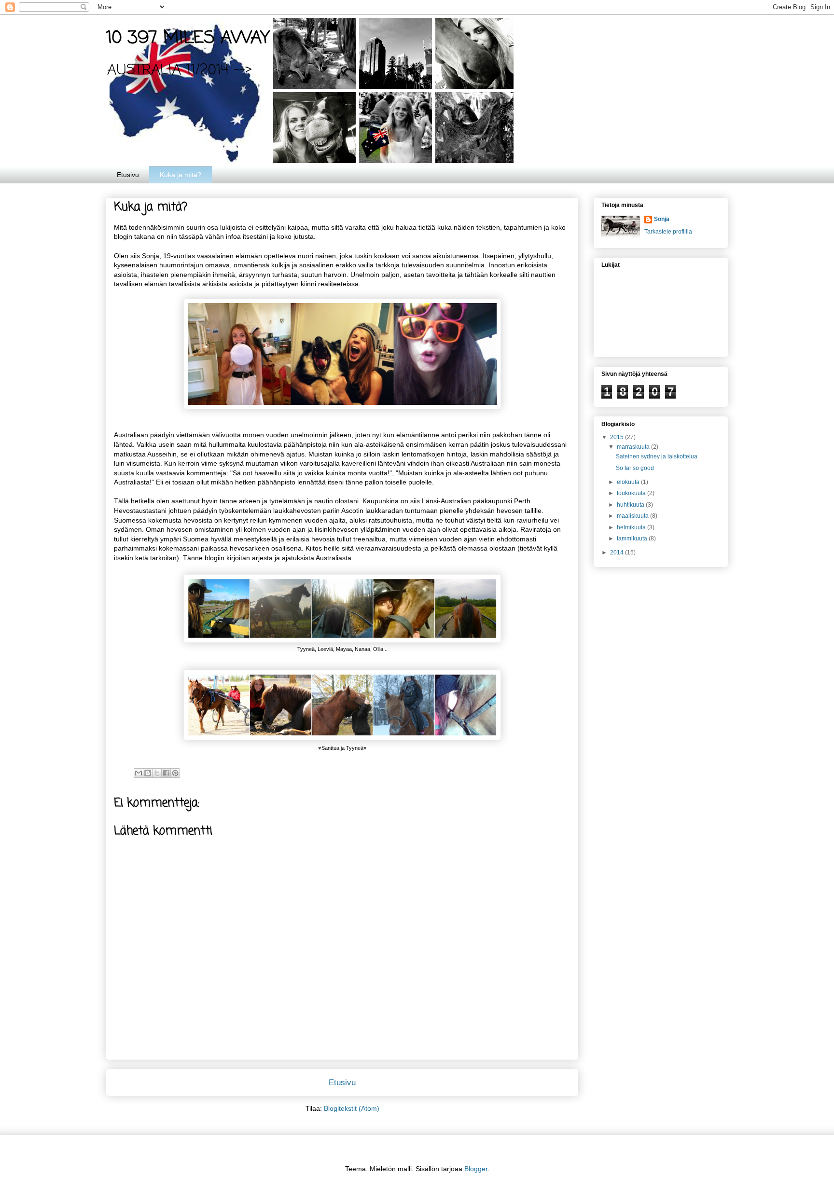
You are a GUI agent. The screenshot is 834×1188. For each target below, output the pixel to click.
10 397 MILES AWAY (188, 38)
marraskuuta (634, 446)
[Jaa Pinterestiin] (175, 773)
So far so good (635, 468)
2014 (617, 552)
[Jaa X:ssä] (157, 773)
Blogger (475, 1169)
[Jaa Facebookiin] (166, 773)
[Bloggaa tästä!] (148, 773)
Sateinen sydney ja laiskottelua (656, 456)
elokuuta (629, 482)
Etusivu (128, 175)
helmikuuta (632, 527)
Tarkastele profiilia (668, 231)
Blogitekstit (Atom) (351, 1108)
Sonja (661, 219)
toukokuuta (632, 493)
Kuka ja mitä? (180, 175)
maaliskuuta (633, 515)
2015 (617, 437)
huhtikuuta (631, 504)
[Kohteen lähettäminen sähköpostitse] (138, 773)
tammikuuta (633, 538)
